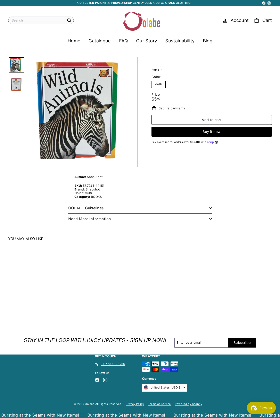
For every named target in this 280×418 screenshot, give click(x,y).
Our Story (146, 40)
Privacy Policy (135, 404)
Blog (208, 40)
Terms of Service (159, 404)
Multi (158, 84)
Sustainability (180, 40)
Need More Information (89, 219)
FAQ (123, 40)
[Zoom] (83, 112)
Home (74, 40)
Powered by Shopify (188, 404)
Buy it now (212, 132)
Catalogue (100, 40)
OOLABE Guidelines (86, 208)
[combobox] (41, 20)
